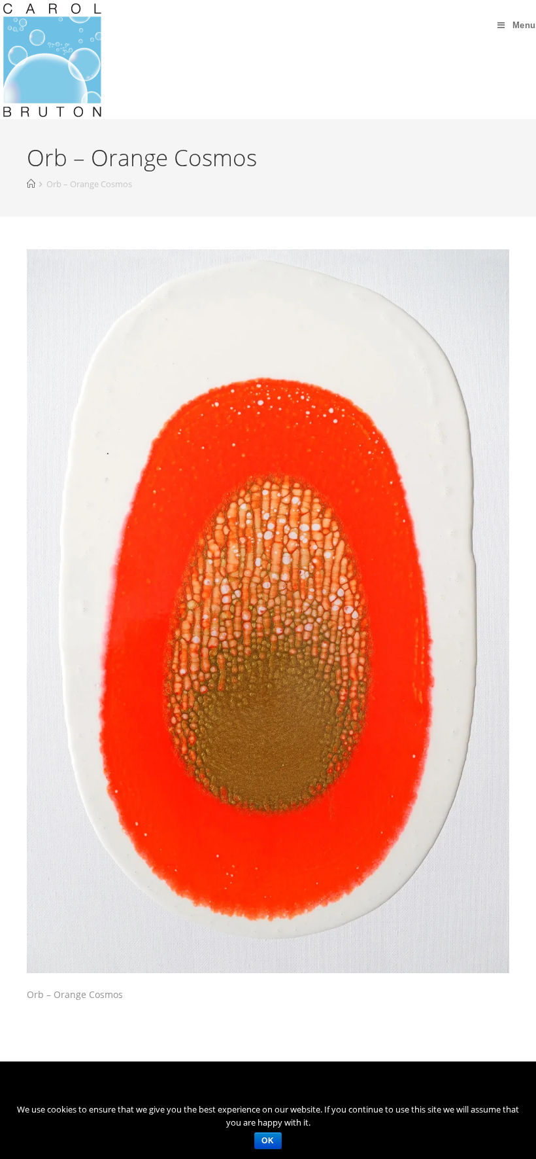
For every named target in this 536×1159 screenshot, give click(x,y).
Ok (268, 1140)
